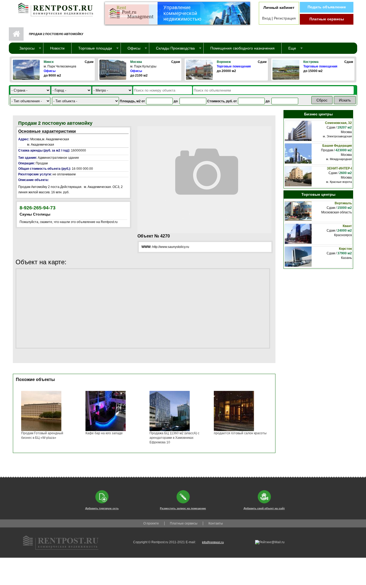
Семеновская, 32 (338, 123)
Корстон (345, 249)
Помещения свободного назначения (242, 48)
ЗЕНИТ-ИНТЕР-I (339, 168)
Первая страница (16, 34)
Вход (266, 18)
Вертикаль (343, 203)
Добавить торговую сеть (102, 508)
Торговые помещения (234, 66)
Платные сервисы (326, 19)
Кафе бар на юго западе (104, 433)
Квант (347, 226)
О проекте (151, 523)
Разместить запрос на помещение (183, 508)
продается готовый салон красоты (240, 433)
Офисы (49, 71)
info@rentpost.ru (213, 542)
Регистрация (285, 18)
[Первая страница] (53, 8)
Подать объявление (327, 7)
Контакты (215, 523)
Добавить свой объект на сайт (264, 508)
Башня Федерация (337, 146)
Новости (57, 48)
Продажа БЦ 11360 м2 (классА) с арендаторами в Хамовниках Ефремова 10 (174, 437)
